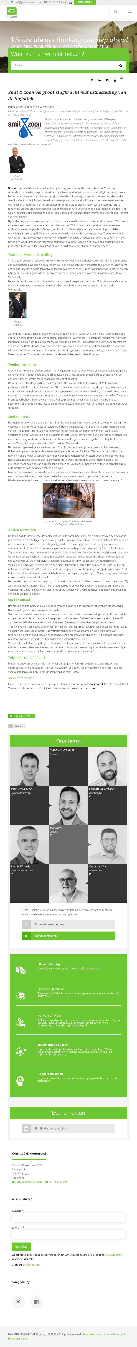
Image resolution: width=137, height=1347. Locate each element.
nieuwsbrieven (31, 1265)
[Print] (115, 80)
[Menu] (130, 12)
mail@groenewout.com (27, 2)
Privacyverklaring (92, 1334)
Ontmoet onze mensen (49, 924)
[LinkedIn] (51, 757)
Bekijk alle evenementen (50, 1128)
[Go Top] (130, 1339)
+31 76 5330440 (56, 2)
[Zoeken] (115, 12)
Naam (18, 1211)
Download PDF (22, 716)
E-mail (18, 1228)
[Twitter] (18, 1302)
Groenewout (96, 684)
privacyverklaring (113, 1255)
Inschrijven (21, 1246)
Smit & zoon (15, 188)
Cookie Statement (114, 1334)
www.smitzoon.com (83, 688)
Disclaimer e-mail (18, 1338)
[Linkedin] (36, 1302)
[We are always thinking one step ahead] (11, 12)
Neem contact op (46, 936)
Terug (18, 726)
